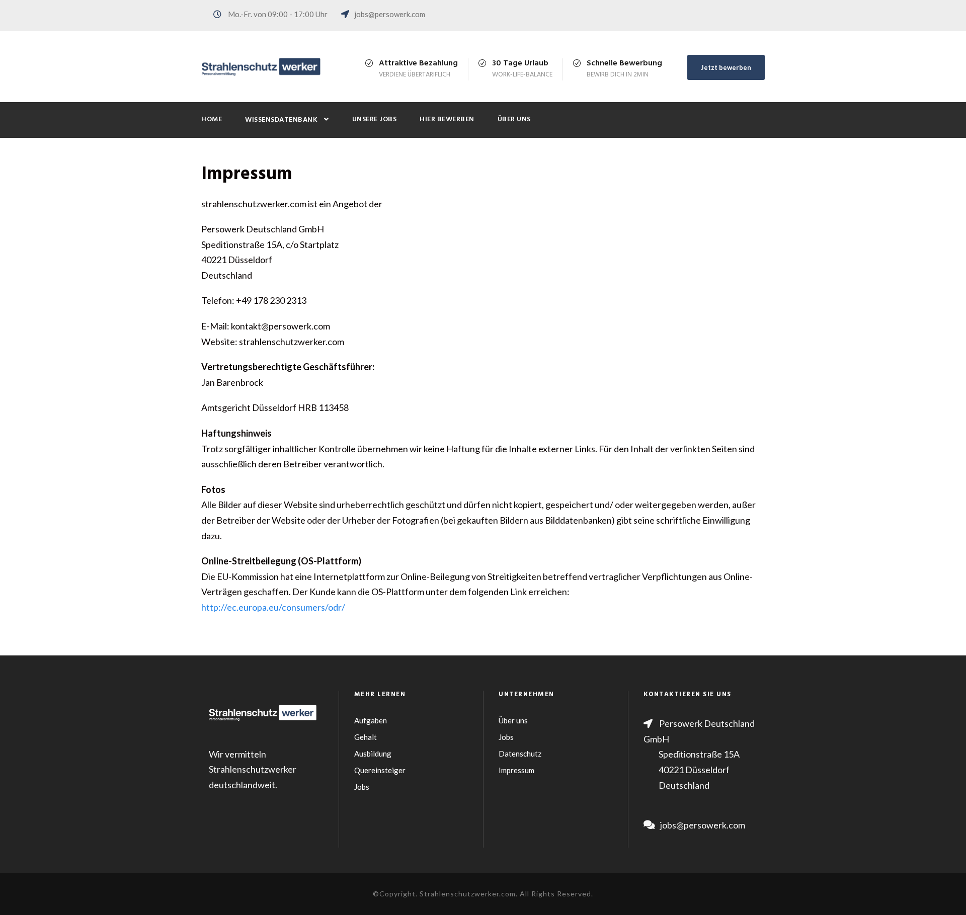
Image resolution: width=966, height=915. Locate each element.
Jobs (361, 786)
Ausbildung (372, 753)
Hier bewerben (447, 119)
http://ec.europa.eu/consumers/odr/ (273, 607)
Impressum (516, 770)
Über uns (514, 119)
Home (211, 119)
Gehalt (365, 736)
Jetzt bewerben (726, 67)
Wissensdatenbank (281, 120)
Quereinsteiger (380, 770)
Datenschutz (520, 753)
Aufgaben (370, 720)
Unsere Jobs (374, 119)
